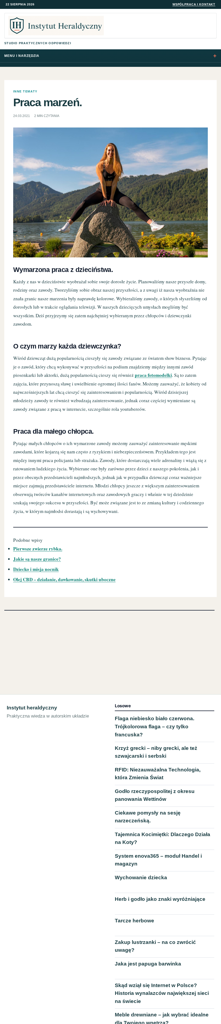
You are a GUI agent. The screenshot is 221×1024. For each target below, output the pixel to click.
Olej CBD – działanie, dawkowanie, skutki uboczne (64, 579)
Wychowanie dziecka (141, 877)
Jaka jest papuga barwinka (148, 964)
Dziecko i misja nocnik (36, 569)
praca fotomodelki (153, 375)
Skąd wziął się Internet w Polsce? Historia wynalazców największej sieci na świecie (162, 993)
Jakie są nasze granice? (37, 559)
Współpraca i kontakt (193, 4)
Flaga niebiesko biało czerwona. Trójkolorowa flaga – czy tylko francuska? (154, 726)
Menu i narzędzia (21, 56)
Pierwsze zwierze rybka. (37, 548)
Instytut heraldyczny (32, 708)
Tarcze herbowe (134, 920)
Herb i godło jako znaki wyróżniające (160, 899)
